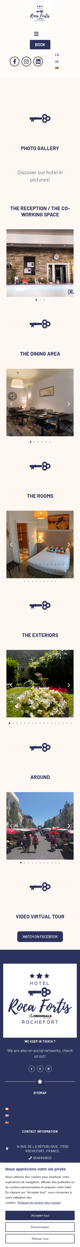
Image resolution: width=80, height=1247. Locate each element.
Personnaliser (40, 1227)
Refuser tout (40, 1238)
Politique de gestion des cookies (39, 1202)
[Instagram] (26, 61)
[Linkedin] (38, 61)
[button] (40, 44)
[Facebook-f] (14, 61)
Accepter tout (40, 1215)
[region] (40, 1205)
